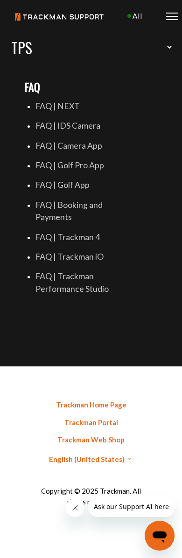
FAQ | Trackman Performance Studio (72, 282)
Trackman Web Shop (91, 439)
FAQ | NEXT (57, 106)
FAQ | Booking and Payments (69, 211)
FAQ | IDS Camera (67, 126)
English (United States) (87, 459)
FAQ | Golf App (62, 185)
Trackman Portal (91, 422)
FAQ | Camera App (68, 146)
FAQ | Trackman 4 (67, 237)
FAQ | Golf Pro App (69, 165)
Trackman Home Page (91, 404)
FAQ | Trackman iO (69, 257)
